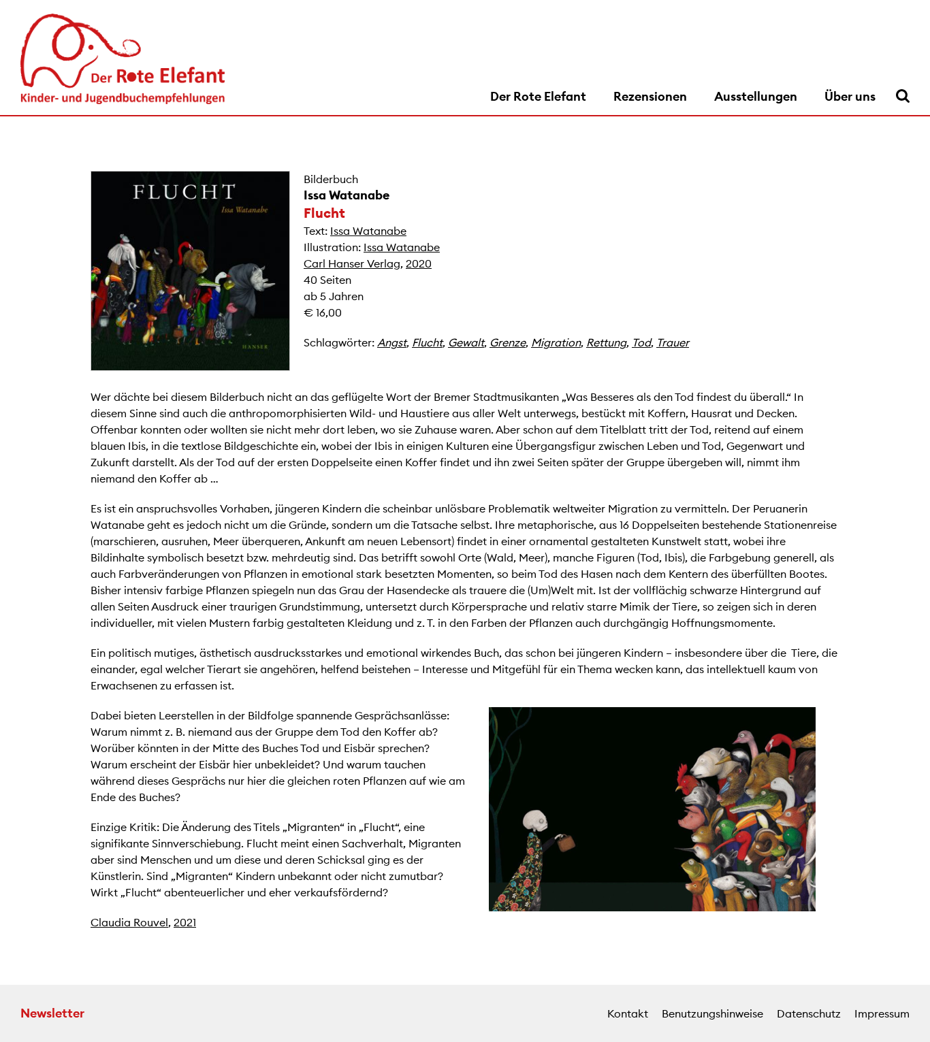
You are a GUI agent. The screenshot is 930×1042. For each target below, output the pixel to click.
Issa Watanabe (346, 195)
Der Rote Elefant (538, 96)
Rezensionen (650, 96)
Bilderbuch (331, 179)
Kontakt (627, 1013)
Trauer (672, 342)
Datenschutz (809, 1013)
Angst (391, 342)
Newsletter (52, 1013)
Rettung (606, 342)
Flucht (427, 342)
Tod (641, 342)
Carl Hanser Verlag (352, 263)
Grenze (508, 342)
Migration (556, 342)
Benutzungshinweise (712, 1013)
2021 (185, 922)
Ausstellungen (755, 96)
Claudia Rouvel (129, 922)
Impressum (882, 1013)
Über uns (850, 96)
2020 (419, 263)
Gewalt (466, 342)
